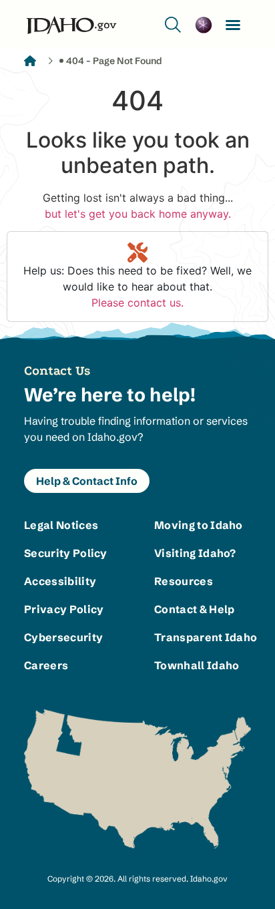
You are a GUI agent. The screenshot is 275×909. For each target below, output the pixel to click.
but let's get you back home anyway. (138, 213)
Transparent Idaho (202, 637)
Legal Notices (61, 525)
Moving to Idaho (198, 525)
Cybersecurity (63, 637)
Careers (46, 665)
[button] (233, 25)
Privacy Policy (63, 609)
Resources (183, 581)
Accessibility (60, 581)
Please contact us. (137, 302)
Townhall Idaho (196, 665)
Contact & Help (194, 609)
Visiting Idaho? (195, 553)
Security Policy (65, 553)
